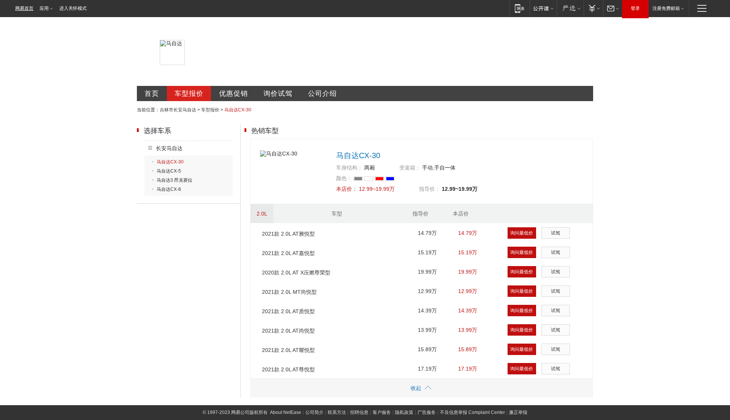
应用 (44, 8)
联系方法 (337, 412)
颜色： (344, 178)
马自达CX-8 (169, 189)
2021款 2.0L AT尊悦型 (288, 369)
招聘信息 (359, 412)
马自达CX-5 (169, 171)
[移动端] (519, 8)
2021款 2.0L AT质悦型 (288, 311)
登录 (635, 8)
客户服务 (382, 412)
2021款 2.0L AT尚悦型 (288, 331)
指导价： (429, 189)
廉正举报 (518, 412)
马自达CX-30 (170, 162)
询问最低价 (521, 233)
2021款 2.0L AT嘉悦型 (288, 253)
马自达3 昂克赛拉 (174, 180)
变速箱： (410, 168)
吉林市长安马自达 (178, 110)
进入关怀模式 (73, 8)
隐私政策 (404, 412)
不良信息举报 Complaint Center (472, 412)
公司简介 (314, 412)
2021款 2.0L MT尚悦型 (289, 292)
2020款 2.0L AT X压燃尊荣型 (296, 272)
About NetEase (285, 412)
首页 (151, 93)
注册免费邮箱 (666, 8)
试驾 (555, 233)
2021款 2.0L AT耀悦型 (288, 350)
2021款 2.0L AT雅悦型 (288, 234)
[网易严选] (570, 8)
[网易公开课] (543, 8)
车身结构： (349, 168)
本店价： (346, 189)
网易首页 (24, 8)
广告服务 (426, 412)
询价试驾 (277, 93)
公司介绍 (322, 93)
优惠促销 (233, 93)
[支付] (593, 8)
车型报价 (189, 93)
